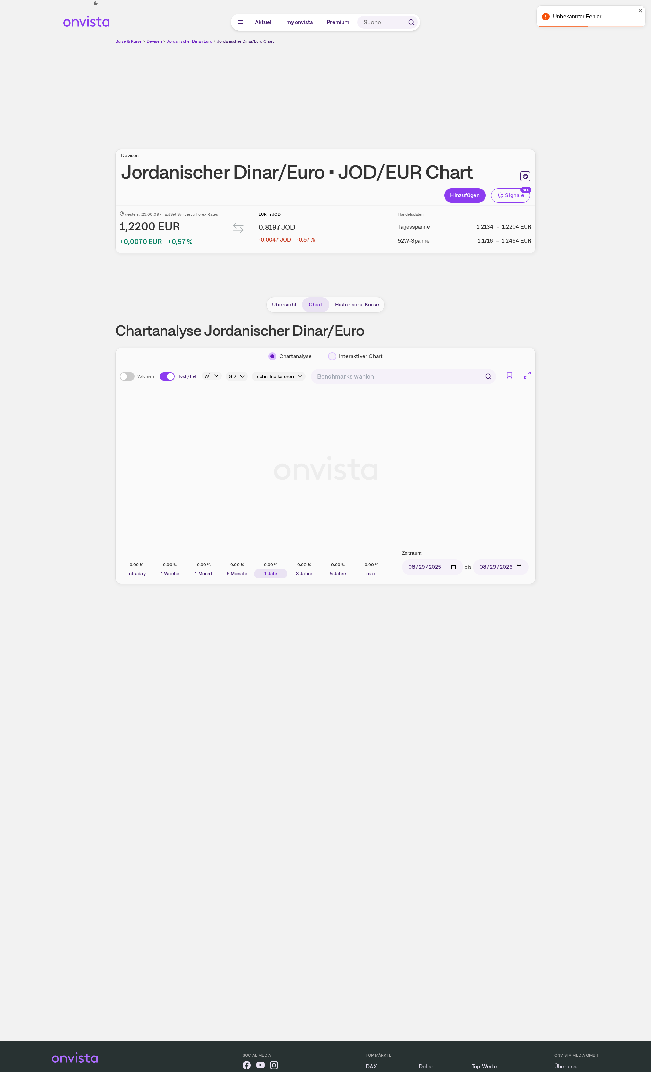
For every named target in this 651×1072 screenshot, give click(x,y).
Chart (316, 304)
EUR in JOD (270, 214)
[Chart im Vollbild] (527, 375)
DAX (371, 1066)
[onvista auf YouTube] (260, 1066)
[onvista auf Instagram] (274, 1066)
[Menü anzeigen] (240, 22)
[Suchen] (411, 22)
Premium (338, 22)
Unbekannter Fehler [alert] (577, 16)
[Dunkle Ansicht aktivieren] (95, 3)
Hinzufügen (465, 195)
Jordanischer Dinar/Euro (189, 41)
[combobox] (403, 376)
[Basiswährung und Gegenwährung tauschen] (238, 229)
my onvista (300, 22)
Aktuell (264, 22)
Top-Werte (484, 1066)
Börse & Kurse (128, 41)
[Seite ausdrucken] (525, 176)
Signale (514, 195)
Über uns (565, 1066)
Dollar (426, 1066)
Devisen (154, 41)
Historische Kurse (357, 304)
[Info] (212, 376)
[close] (640, 10)
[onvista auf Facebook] (247, 1066)
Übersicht (284, 304)
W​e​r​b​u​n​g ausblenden (385, 93)
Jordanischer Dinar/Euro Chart (245, 41)
